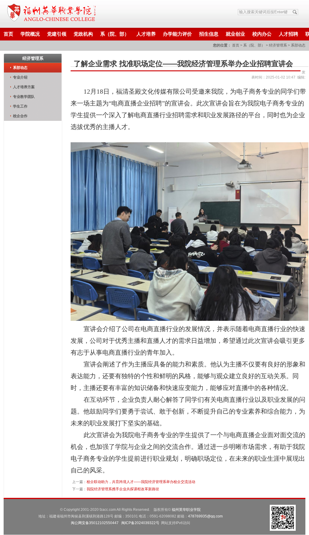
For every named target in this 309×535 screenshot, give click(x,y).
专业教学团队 (24, 97)
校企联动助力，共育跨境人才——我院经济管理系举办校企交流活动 (141, 482)
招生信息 (208, 34)
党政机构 (83, 34)
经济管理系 (278, 45)
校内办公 (262, 34)
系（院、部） (114, 34)
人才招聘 (288, 34)
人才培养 (146, 34)
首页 (8, 34)
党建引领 (56, 34)
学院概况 (30, 34)
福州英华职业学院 (186, 510)
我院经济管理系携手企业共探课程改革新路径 (123, 489)
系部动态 (298, 45)
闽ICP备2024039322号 (140, 523)
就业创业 (235, 34)
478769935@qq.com (205, 516)
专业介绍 (20, 77)
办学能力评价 (177, 34)
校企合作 (20, 116)
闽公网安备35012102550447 (95, 523)
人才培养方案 (24, 87)
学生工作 (20, 106)
